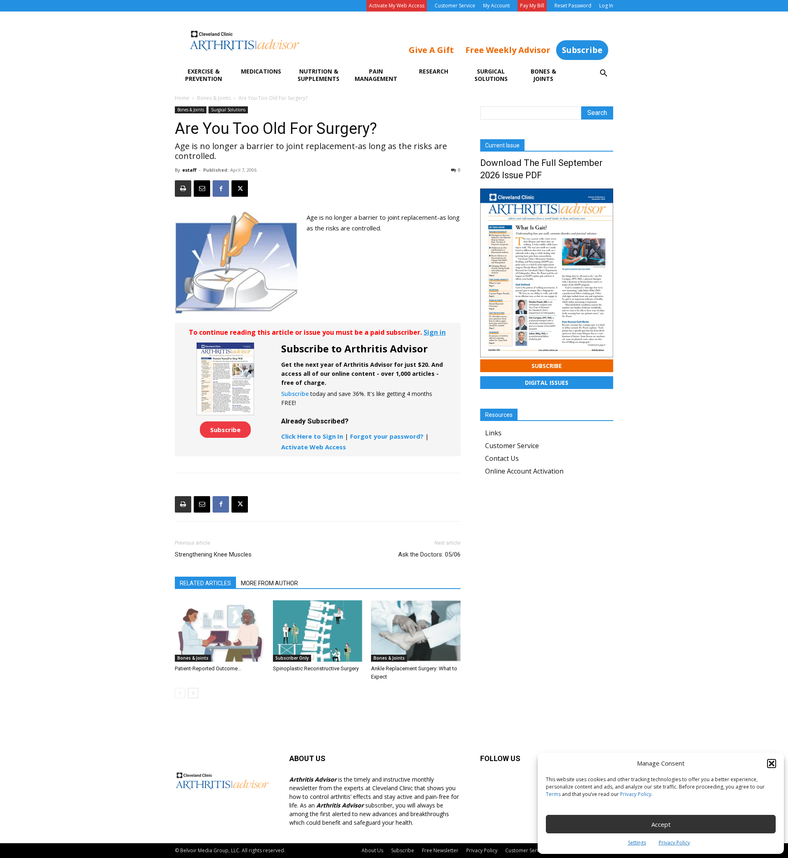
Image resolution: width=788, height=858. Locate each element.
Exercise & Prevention (203, 75)
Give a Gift (431, 49)
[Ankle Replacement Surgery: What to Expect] (415, 631)
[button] (771, 763)
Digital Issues (546, 382)
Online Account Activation (524, 471)
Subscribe (582, 49)
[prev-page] (180, 693)
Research (433, 71)
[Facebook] (221, 188)
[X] (239, 188)
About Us (372, 850)
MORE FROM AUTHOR (269, 583)
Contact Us (502, 458)
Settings (637, 842)
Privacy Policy (635, 794)
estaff (189, 170)
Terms (553, 794)
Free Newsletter (440, 850)
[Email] (202, 188)
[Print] (183, 188)
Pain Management (376, 75)
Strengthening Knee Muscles (213, 554)
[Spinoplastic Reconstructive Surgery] (317, 631)
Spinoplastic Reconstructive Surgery (316, 668)
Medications (261, 71)
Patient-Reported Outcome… (208, 668)
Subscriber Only (292, 658)
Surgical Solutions (491, 75)
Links (493, 432)
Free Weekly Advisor (507, 49)
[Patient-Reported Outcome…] (219, 631)
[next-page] (193, 693)
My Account (496, 5)
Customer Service (455, 5)
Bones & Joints (543, 75)
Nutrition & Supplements (318, 75)
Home (182, 97)
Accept (661, 824)
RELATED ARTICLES (205, 583)
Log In (606, 5)
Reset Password (572, 5)
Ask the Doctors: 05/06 (429, 554)
